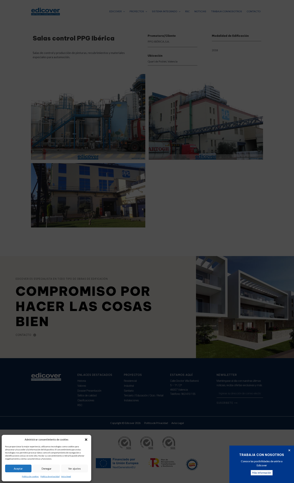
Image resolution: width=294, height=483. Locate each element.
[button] (86, 439)
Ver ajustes (74, 468)
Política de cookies (30, 476)
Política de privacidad (50, 476)
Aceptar (18, 468)
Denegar (47, 468)
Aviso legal (66, 476)
